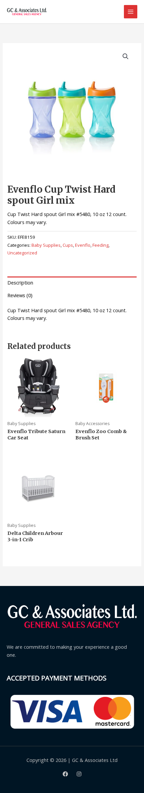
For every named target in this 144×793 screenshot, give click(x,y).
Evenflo (82, 245)
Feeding (100, 245)
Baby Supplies (46, 245)
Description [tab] (20, 282)
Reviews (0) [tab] (19, 295)
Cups (68, 245)
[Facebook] (65, 774)
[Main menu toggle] (130, 11)
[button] (126, 56)
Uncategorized (22, 253)
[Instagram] (79, 774)
